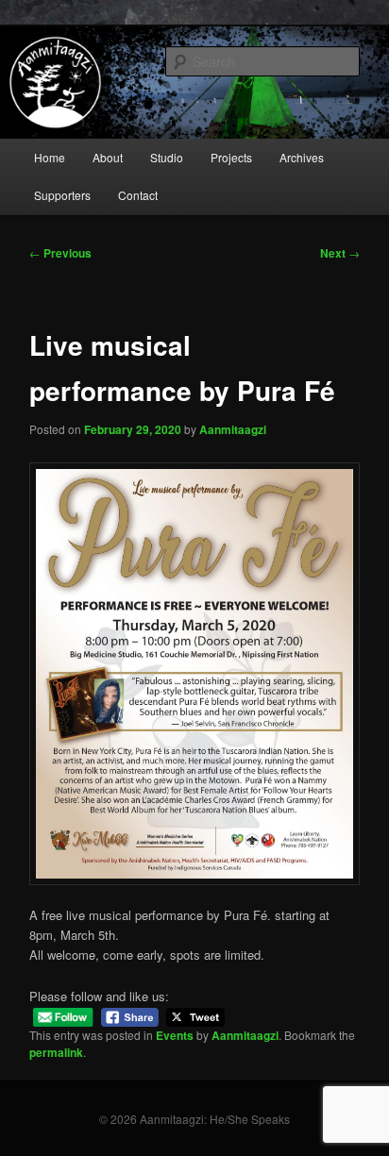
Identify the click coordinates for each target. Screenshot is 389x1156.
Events (175, 1035)
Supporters (62, 195)
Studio (166, 157)
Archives (301, 157)
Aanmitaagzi (232, 429)
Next (340, 252)
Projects (231, 157)
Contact (138, 195)
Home (49, 157)
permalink (56, 1052)
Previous (60, 252)
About (108, 157)
